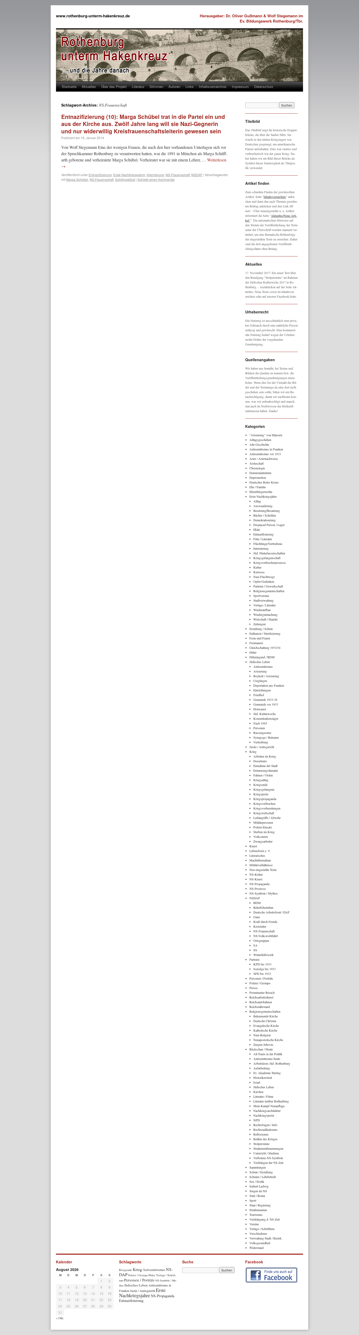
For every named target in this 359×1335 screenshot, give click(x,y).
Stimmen (156, 86)
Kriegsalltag (260, 780)
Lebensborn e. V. (260, 851)
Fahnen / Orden (263, 775)
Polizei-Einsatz (262, 827)
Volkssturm (260, 836)
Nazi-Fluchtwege (264, 577)
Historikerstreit (262, 1077)
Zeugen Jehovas (263, 1044)
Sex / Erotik (256, 1181)
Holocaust (259, 709)
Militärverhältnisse (261, 865)
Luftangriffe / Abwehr (267, 818)
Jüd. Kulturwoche (264, 714)
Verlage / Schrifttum (261, 1229)
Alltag (257, 501)
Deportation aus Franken (268, 685)
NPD (256, 1120)
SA (255, 945)
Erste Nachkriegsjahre (129, 174)
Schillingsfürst (125, 179)
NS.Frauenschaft (102, 179)
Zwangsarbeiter (263, 841)
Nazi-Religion (262, 1035)
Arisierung (260, 671)
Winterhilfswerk (263, 955)
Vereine (254, 1224)
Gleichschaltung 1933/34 (264, 647)
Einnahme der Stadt (265, 766)
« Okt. (60, 1318)
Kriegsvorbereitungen (266, 808)
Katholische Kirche (265, 1030)
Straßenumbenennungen (268, 1148)
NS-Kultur (256, 874)
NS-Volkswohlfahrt (265, 936)
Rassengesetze (262, 732)
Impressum (240, 86)
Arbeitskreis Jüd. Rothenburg (271, 1063)
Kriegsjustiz (260, 794)
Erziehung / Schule (261, 629)
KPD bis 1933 (262, 964)
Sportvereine (261, 595)
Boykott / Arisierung (266, 676)
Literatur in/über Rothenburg (271, 1101)
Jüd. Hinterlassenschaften (269, 553)
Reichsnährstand (259, 1007)
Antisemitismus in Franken (266, 449)
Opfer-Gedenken (263, 581)
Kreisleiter (259, 926)
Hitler (253, 652)
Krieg (253, 751)
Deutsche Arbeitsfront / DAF (271, 912)
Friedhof (258, 695)
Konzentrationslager (265, 718)
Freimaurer (256, 643)
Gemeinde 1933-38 (265, 699)
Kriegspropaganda (264, 799)
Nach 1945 (260, 723)
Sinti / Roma (257, 1196)
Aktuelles (89, 86)
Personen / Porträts (261, 978)
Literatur (138, 86)
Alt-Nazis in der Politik (267, 1054)
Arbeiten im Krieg (264, 756)
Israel (256, 1082)
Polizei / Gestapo (259, 983)
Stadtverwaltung (263, 600)
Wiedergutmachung (265, 614)
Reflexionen (260, 1134)
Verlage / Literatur (264, 605)
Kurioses (259, 572)
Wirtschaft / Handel (265, 619)
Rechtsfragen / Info (265, 1125)
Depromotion (257, 477)
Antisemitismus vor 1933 (265, 454)
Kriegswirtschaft (263, 813)
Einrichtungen (262, 690)
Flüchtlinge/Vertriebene (267, 544)
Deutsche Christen (264, 1021)
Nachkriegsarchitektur (267, 1110)
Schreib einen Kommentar (156, 179)
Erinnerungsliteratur (265, 770)
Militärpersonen (263, 822)
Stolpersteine (261, 1144)
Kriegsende (260, 784)
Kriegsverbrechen (264, 803)
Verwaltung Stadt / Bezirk (265, 1238)
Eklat (256, 529)
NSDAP (196, 174)
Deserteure (260, 761)
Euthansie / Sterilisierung (264, 633)
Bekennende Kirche (265, 1016)
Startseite (69, 86)
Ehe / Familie (257, 487)
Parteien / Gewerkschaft (268, 586)
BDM (257, 903)
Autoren (174, 86)
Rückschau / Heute (261, 1049)
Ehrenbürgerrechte (260, 492)
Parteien (254, 959)
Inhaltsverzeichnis (213, 86)
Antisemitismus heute (266, 1059)
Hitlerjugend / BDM (262, 657)
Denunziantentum (260, 473)
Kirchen (258, 1092)
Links (190, 86)
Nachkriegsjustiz (263, 1115)
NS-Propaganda (259, 884)
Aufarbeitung (261, 1068)
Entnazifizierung (100, 174)
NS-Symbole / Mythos (263, 893)
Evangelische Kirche (266, 1025)
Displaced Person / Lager (269, 525)
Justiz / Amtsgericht (261, 747)
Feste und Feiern (259, 638)
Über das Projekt (114, 86)
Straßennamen (258, 1210)
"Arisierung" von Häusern (265, 435)
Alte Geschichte (259, 444)
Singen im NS (258, 1191)
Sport (252, 1200)
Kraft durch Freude (265, 921)
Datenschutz (263, 86)
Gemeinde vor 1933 (265, 704)
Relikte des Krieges (265, 1139)
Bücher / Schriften (264, 515)
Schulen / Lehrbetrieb (262, 1177)
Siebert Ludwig (259, 1186)
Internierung (155, 174)
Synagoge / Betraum (266, 737)
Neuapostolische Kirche (268, 1040)
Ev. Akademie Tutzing (267, 1073)
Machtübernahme (260, 860)
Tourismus (256, 1214)
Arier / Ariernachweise (263, 458)
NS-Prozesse (257, 888)
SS (255, 950)
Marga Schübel (77, 179)
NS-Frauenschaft (178, 174)
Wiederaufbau (262, 610)
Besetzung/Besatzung (266, 510)
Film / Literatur (262, 539)
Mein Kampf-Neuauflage (269, 1106)
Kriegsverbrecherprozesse (269, 562)
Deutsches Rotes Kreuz (264, 482)
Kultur (257, 567)
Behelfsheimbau (263, 907)
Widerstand (256, 1247)
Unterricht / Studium (266, 1153)
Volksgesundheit (259, 1243)
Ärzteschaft (256, 463)
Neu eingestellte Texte (262, 870)
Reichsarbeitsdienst (261, 997)
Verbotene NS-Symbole (268, 1158)
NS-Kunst (255, 879)
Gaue (256, 917)
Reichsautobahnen (260, 1002)
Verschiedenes (258, 1233)
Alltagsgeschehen (260, 440)
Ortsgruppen (261, 940)
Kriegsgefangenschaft (266, 558)
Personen (259, 728)
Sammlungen (257, 1167)
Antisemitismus (263, 666)
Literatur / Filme (263, 1096)
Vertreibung (260, 742)
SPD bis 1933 (262, 973)
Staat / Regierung (260, 1205)
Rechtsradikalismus (265, 1129)
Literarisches (257, 855)
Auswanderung (263, 506)
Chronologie (257, 468)
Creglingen (260, 681)
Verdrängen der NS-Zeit (268, 1162)
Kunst (253, 846)
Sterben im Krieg (264, 832)
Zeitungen (259, 624)
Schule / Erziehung (261, 1172)
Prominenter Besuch (262, 992)
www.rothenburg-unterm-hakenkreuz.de (93, 16)
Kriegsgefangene (263, 789)
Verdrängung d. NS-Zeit (264, 1219)
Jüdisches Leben (259, 662)
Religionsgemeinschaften (268, 591)
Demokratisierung (264, 520)
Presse (253, 988)
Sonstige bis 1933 (264, 969)
